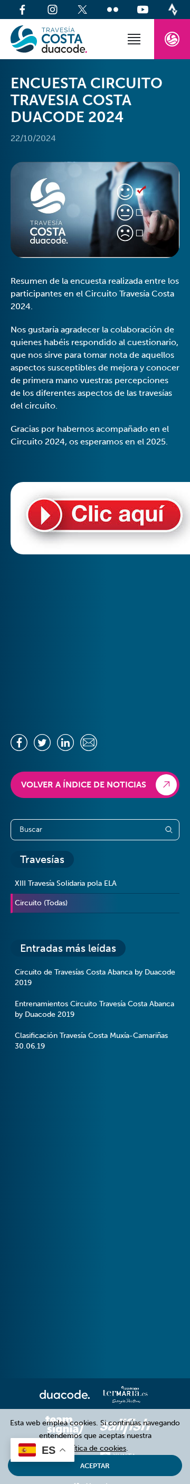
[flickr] (112, 9)
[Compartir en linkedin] (65, 742)
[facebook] (22, 9)
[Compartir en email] (88, 742)
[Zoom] (95, 210)
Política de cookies (94, 1448)
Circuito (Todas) (41, 902)
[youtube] (142, 9)
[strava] (172, 9)
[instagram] (52, 9)
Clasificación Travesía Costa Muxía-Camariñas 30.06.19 (91, 1041)
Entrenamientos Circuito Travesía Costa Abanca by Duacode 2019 (94, 1009)
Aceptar (95, 1466)
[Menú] (134, 39)
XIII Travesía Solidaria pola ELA (66, 883)
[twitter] (82, 9)
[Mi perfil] (172, 39)
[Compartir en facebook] (19, 742)
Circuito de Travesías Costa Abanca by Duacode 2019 (95, 977)
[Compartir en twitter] (42, 742)
